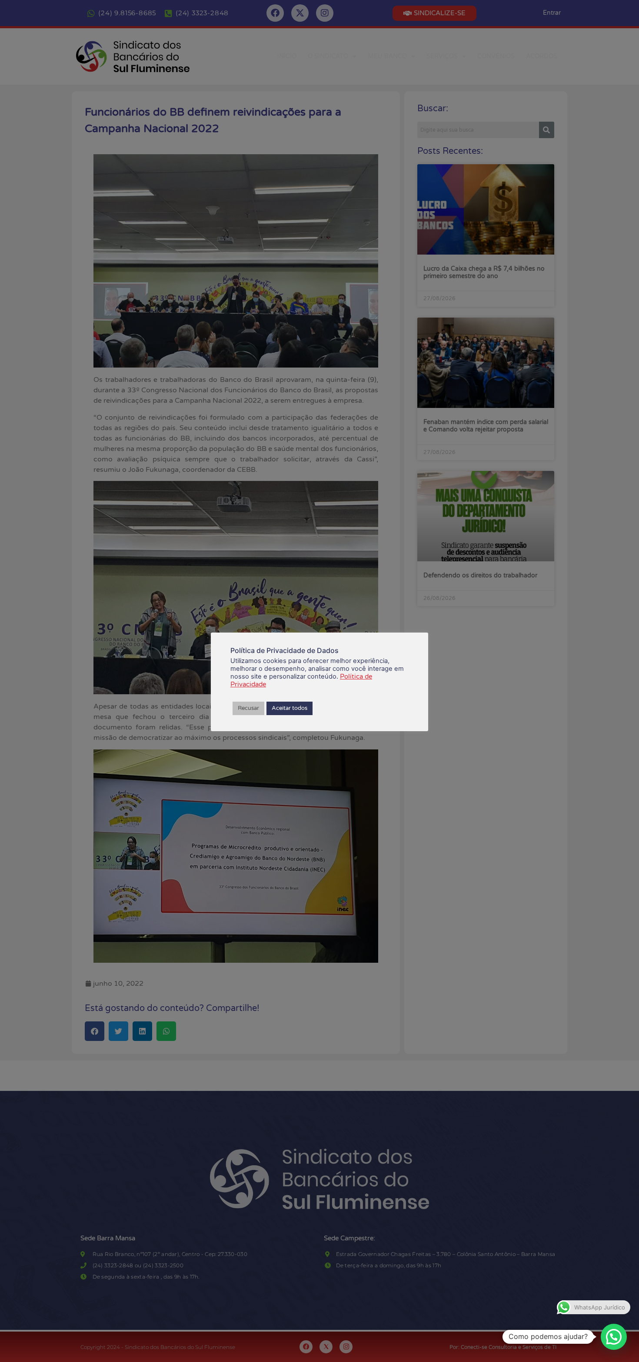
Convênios (496, 56)
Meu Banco (387, 56)
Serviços (442, 56)
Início (286, 56)
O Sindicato (328, 56)
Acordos (541, 56)
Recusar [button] (248, 708)
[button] (614, 1337)
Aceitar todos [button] (289, 708)
